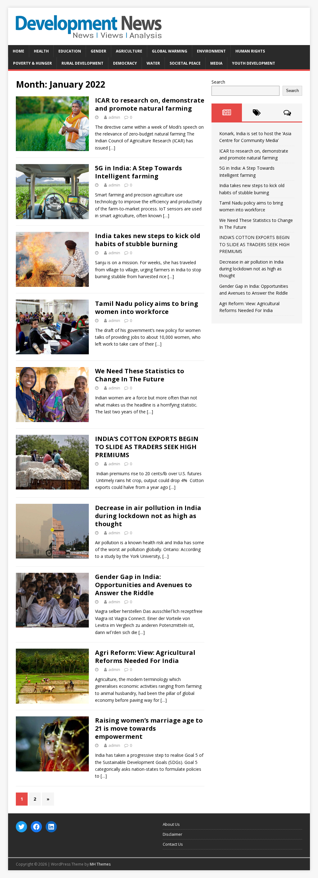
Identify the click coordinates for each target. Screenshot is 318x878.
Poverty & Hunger (32, 63)
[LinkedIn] (51, 826)
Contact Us (173, 844)
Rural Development (82, 63)
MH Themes (100, 864)
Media (216, 63)
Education (69, 51)
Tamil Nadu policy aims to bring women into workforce (146, 307)
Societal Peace (185, 63)
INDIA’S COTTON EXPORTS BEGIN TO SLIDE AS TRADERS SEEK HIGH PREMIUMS (146, 446)
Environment (211, 51)
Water (153, 63)
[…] (112, 148)
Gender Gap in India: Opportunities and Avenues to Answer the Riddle (143, 584)
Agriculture (129, 51)
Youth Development (253, 63)
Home (18, 51)
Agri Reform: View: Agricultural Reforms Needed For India (145, 656)
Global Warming (169, 51)
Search (218, 82)
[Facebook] (36, 826)
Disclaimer (172, 834)
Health (41, 51)
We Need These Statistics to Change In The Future (139, 375)
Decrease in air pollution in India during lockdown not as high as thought (148, 515)
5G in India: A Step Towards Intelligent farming (138, 172)
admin (114, 117)
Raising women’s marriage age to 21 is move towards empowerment (149, 728)
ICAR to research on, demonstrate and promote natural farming (149, 104)
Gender (98, 51)
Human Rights (250, 51)
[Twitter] (21, 826)
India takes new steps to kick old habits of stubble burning (147, 240)
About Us (171, 824)
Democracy (125, 63)
